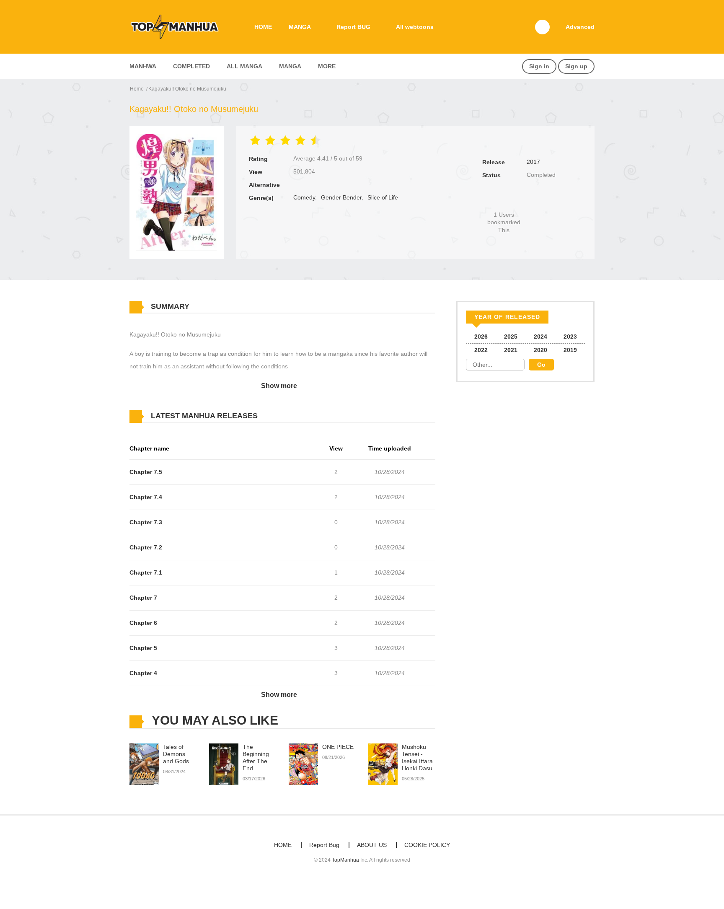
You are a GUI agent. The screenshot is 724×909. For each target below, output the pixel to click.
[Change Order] (274, 416)
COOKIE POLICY (427, 845)
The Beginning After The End (256, 757)
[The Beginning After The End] (223, 764)
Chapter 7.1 (145, 572)
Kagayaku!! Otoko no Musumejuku (187, 89)
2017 (533, 161)
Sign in (539, 66)
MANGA (300, 26)
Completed (191, 66)
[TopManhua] (178, 26)
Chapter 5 (143, 648)
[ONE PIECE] (303, 764)
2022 (481, 350)
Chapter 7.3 (145, 522)
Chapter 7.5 (145, 472)
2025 (510, 336)
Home (137, 89)
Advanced (580, 26)
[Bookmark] (504, 200)
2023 (570, 336)
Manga (290, 66)
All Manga (244, 66)
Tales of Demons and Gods (176, 753)
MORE (327, 66)
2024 (540, 336)
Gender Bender (341, 197)
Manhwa (142, 66)
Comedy (304, 197)
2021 (510, 350)
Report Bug (324, 845)
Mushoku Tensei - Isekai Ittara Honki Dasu (417, 757)
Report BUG (353, 26)
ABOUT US (372, 845)
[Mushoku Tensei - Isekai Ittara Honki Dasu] (383, 764)
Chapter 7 (143, 597)
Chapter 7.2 (145, 547)
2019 (570, 350)
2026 (481, 336)
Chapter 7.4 (145, 497)
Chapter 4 (143, 673)
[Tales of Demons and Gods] (144, 764)
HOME (263, 26)
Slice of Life (382, 197)
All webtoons (415, 26)
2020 (540, 350)
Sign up (576, 66)
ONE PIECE (338, 746)
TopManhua (345, 860)
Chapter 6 (143, 622)
